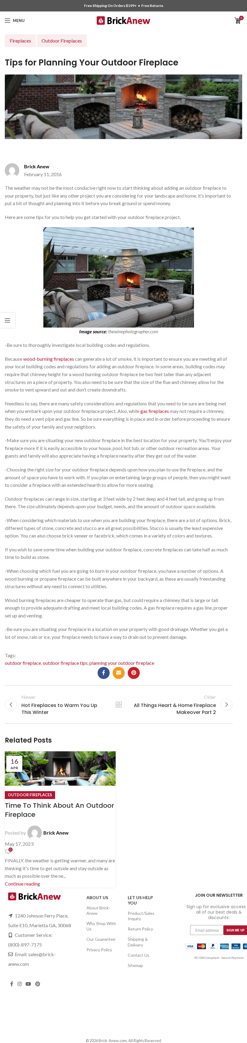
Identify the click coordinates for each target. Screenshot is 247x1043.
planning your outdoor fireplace (121, 663)
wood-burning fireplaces (48, 359)
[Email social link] (119, 673)
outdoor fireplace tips (65, 663)
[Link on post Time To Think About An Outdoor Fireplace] (60, 819)
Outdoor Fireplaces (62, 40)
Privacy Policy (99, 949)
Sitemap (135, 965)
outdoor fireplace (23, 663)
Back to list (118, 705)
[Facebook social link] (104, 673)
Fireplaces (20, 40)
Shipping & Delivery (138, 942)
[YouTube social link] (28, 983)
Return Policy (140, 928)
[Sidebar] (7, 320)
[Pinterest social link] (134, 673)
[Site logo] (124, 20)
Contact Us (138, 955)
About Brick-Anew (98, 910)
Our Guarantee (100, 939)
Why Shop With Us (101, 926)
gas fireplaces (154, 411)
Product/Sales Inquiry (141, 916)
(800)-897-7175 (25, 944)
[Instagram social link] (19, 983)
